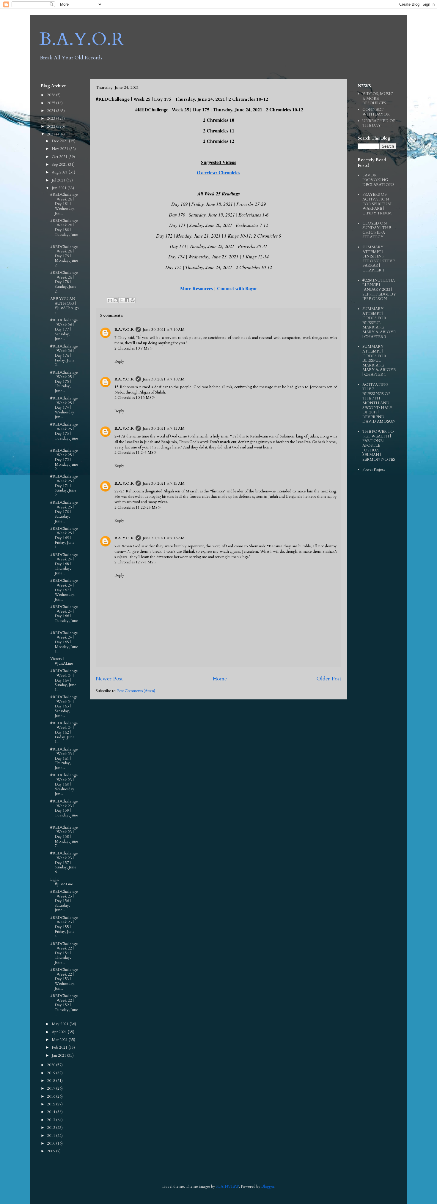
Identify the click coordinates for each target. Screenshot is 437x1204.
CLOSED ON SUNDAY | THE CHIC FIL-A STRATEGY (376, 230)
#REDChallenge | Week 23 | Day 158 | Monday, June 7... (64, 837)
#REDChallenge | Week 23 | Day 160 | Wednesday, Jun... (64, 784)
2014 (51, 1112)
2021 (51, 134)
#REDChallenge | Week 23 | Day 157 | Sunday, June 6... (64, 862)
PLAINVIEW (227, 1186)
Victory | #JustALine (61, 661)
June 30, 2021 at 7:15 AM (164, 483)
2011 (51, 1135)
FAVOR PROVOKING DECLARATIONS (378, 180)
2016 (51, 1096)
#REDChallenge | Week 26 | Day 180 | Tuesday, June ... (64, 230)
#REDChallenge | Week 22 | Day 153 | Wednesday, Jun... (64, 979)
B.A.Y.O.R (81, 39)
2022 (51, 126)
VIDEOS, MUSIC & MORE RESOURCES (377, 98)
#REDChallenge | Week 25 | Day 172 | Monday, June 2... (64, 460)
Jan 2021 (59, 1055)
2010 (51, 1143)
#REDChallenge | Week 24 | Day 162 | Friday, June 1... (64, 732)
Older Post (329, 678)
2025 (51, 103)
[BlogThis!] (116, 300)
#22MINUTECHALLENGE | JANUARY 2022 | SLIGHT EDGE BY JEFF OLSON (379, 289)
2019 (51, 1073)
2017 (51, 1088)
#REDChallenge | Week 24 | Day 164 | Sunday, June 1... (64, 680)
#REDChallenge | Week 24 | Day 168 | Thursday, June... (64, 564)
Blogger (267, 1186)
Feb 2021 (60, 1047)
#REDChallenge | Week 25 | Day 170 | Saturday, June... (64, 512)
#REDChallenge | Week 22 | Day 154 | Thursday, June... (64, 953)
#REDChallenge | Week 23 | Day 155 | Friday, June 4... (64, 927)
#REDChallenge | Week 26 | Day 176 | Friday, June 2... (64, 355)
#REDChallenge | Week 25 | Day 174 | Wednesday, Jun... (64, 407)
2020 (51, 1065)
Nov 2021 (60, 148)
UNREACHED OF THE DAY (378, 123)
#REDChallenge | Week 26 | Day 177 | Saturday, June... (64, 329)
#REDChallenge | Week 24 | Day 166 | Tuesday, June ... (64, 616)
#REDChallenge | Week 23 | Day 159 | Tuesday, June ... (64, 810)
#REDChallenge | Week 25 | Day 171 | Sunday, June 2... (64, 485)
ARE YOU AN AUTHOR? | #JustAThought (64, 305)
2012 (51, 1127)
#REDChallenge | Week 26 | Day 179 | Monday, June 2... (64, 256)
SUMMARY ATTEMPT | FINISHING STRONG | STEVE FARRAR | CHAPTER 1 (378, 258)
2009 (51, 1151)
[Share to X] (121, 300)
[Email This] (110, 300)
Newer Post (109, 678)
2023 (51, 118)
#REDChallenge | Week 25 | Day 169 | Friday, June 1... (64, 538)
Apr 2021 (60, 1032)
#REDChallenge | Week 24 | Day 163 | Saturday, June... (64, 706)
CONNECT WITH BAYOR (376, 112)
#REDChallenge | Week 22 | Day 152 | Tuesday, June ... (64, 1005)
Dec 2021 (60, 141)
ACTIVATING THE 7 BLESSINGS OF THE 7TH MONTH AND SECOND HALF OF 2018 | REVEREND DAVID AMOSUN (378, 403)
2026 (51, 95)
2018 (51, 1080)
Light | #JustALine (61, 882)
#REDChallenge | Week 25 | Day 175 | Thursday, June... (64, 382)
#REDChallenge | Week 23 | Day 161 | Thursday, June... (64, 758)
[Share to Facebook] (127, 300)
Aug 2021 (60, 172)
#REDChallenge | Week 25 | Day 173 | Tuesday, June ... (64, 433)
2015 (51, 1104)
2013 (51, 1120)
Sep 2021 (60, 164)
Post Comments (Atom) (136, 690)
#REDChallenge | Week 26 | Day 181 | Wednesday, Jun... (64, 204)
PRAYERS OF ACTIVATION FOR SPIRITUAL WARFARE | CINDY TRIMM (377, 204)
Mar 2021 (60, 1039)
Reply (119, 361)
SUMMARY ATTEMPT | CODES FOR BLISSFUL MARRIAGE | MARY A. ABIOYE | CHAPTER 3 (379, 322)
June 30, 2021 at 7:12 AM (164, 428)
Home (220, 678)
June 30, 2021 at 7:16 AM (164, 538)
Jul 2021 (59, 180)
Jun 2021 (59, 188)
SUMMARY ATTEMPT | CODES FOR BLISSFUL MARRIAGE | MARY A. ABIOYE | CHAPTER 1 (379, 360)
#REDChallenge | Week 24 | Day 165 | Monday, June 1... (64, 642)
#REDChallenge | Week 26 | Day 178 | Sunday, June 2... (64, 282)
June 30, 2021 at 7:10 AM (164, 329)
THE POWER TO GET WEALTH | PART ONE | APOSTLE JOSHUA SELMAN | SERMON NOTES (378, 445)
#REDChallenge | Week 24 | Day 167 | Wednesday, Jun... (64, 590)
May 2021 (61, 1024)
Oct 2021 (60, 156)
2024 (51, 110)
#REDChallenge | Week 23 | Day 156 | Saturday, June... (64, 901)
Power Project (373, 469)
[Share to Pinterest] (133, 300)
